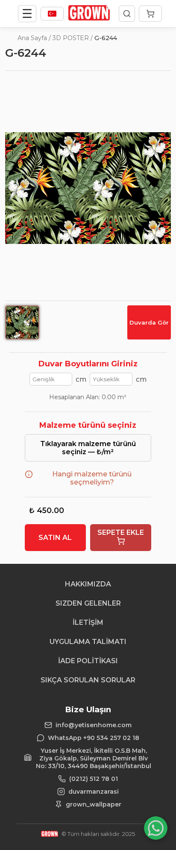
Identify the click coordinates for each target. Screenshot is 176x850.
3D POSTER (71, 38)
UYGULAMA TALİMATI (88, 642)
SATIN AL (55, 538)
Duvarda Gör (149, 322)
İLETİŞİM (88, 622)
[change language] (52, 13)
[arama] (127, 14)
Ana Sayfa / (34, 38)
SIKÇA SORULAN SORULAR (88, 680)
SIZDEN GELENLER (88, 603)
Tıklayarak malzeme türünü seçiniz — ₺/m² (88, 448)
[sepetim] (150, 14)
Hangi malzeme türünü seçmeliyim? (92, 478)
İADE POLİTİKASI (88, 661)
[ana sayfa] (89, 18)
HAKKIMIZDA (88, 584)
